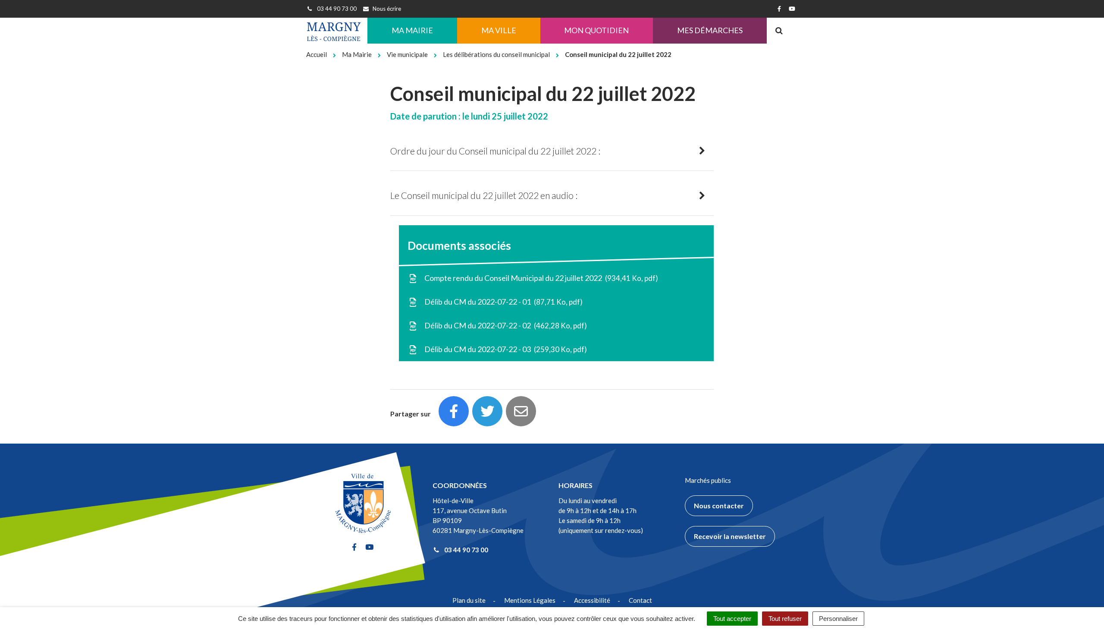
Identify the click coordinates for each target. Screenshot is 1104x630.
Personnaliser (838, 618)
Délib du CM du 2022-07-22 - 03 (503, 349)
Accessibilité (592, 600)
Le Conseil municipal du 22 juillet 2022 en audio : (483, 195)
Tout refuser (785, 618)
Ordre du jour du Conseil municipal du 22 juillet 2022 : (495, 150)
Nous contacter (719, 505)
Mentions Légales (529, 600)
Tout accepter (732, 618)
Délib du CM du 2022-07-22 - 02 (503, 325)
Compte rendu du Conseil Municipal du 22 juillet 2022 (539, 278)
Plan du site (469, 600)
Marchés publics (708, 480)
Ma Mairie (412, 30)
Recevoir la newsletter (730, 536)
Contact (640, 600)
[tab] (552, 151)
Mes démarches (710, 30)
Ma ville (498, 30)
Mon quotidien (596, 30)
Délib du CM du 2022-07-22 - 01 (501, 301)
